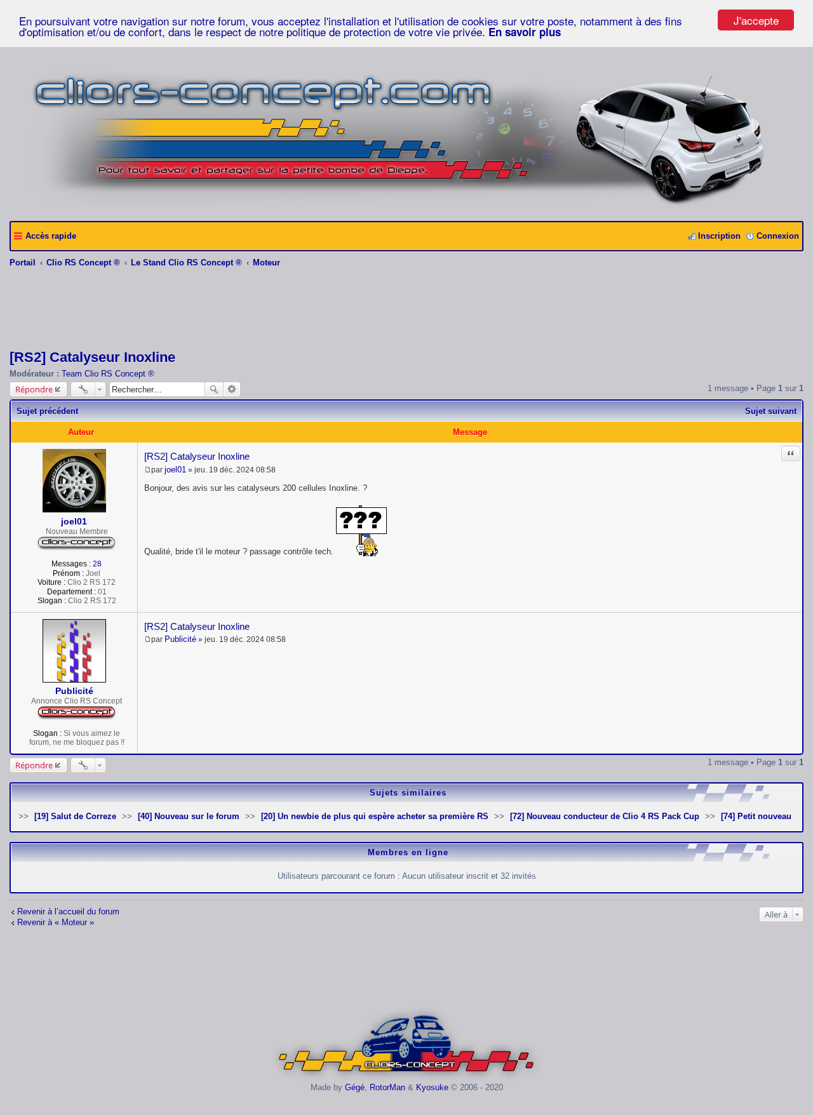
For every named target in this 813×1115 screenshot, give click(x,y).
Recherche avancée (232, 389)
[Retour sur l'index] (407, 1078)
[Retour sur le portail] (407, 207)
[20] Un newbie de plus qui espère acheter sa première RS (374, 816)
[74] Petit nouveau (756, 816)
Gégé (355, 1087)
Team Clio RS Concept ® (108, 373)
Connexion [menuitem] (777, 236)
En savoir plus (524, 31)
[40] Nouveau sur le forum (188, 816)
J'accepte (756, 20)
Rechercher (214, 389)
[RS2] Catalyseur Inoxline (92, 357)
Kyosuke (432, 1087)
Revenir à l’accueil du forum (68, 911)
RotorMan (387, 1087)
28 (97, 563)
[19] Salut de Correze (75, 816)
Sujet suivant (770, 411)
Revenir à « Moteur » (55, 922)
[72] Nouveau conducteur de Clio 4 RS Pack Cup (604, 816)
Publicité (74, 691)
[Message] (147, 469)
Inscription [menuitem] (719, 236)
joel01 (74, 521)
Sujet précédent (47, 411)
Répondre (34, 389)
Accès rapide (50, 236)
